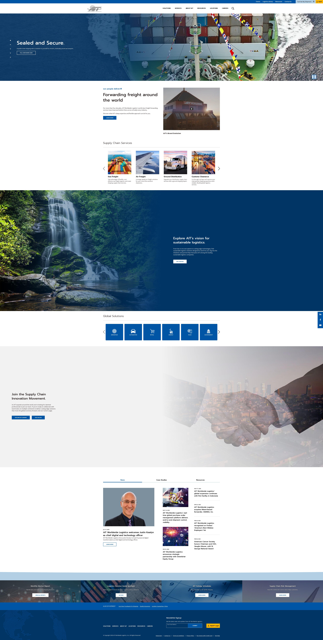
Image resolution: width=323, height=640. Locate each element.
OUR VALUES (38, 417)
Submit (195, 625)
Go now (123, 595)
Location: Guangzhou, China (160, 606)
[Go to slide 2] (11, 45)
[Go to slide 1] (11, 41)
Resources (200, 480)
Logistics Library (268, 2)
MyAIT (320, 2)
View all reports (40, 595)
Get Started (180, 261)
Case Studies (161, 480)
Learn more (109, 118)
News (122, 480)
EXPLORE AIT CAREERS (21, 417)
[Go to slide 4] (11, 53)
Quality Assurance (145, 606)
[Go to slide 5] (11, 57)
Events (258, 2)
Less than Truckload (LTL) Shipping (128, 606)
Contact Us (288, 2)
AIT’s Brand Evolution (172, 133)
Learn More (109, 544)
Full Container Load (26, 53)
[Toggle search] (232, 8)
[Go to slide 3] (11, 49)
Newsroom (278, 2)
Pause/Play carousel (314, 77)
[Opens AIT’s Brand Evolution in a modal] (191, 109)
